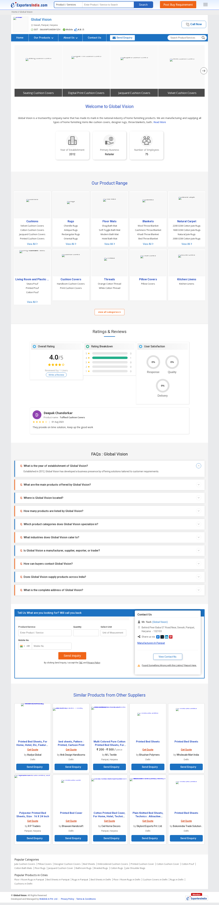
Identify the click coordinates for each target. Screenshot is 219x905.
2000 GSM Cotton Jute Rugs (187, 238)
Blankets (148, 221)
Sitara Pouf (32, 283)
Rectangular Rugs (71, 234)
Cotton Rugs (117, 868)
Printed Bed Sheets (148, 741)
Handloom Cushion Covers (71, 283)
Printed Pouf (32, 288)
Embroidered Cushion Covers (113, 863)
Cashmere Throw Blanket (148, 230)
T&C (81, 663)
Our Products (42, 37)
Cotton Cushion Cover (168, 863)
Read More (159, 122)
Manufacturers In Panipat (151, 643)
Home (19, 37)
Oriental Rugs (71, 238)
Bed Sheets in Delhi (101, 879)
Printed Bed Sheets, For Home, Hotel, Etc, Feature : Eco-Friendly (32, 745)
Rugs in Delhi (176, 879)
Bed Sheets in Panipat (58, 879)
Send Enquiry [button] (124, 37)
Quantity (77, 627)
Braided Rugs (101, 868)
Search (143, 4)
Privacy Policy (93, 663)
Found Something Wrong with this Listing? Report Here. (169, 665)
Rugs (71, 221)
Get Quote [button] (32, 749)
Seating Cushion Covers (38, 92)
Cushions (32, 221)
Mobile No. (23, 640)
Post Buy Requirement (178, 5)
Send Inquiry (72, 655)
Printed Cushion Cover (142, 863)
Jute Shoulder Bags (135, 868)
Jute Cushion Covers (24, 863)
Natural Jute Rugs (187, 234)
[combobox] (24, 646)
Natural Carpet (186, 221)
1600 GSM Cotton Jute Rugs (187, 230)
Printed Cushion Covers (32, 238)
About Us (69, 37)
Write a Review (56, 374)
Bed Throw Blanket (148, 238)
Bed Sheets (89, 863)
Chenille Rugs (71, 225)
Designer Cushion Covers (67, 863)
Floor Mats (109, 221)
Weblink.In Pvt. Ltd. (48, 899)
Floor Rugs (40, 868)
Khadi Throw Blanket (148, 234)
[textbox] (113, 632)
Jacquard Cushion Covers (134, 92)
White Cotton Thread (109, 288)
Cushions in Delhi (23, 883)
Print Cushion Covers (71, 288)
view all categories (108, 312)
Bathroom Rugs (84, 868)
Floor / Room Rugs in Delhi (126, 879)
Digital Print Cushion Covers (86, 92)
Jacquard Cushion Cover (60, 868)
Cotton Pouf (32, 292)
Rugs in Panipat (80, 879)
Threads (109, 279)
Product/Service (26, 627)
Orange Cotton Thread (109, 283)
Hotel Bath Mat (109, 238)
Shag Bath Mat (109, 225)
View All (31, 244)
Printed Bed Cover (71, 812)
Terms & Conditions (86, 899)
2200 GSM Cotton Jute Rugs (187, 225)
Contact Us (94, 37)
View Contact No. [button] (168, 656)
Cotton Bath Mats (23, 868)
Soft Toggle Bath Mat (109, 230)
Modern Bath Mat (110, 234)
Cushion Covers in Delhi (155, 879)
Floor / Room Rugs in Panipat (29, 879)
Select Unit (106, 627)
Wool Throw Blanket (148, 225)
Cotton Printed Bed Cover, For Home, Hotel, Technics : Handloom (109, 816)
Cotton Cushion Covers (32, 230)
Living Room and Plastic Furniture (32, 279)
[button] (194, 24)
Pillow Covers (148, 279)
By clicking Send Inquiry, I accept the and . (72, 663)
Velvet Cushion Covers (182, 92)
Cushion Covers (71, 279)
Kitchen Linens (186, 279)
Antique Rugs (71, 230)
